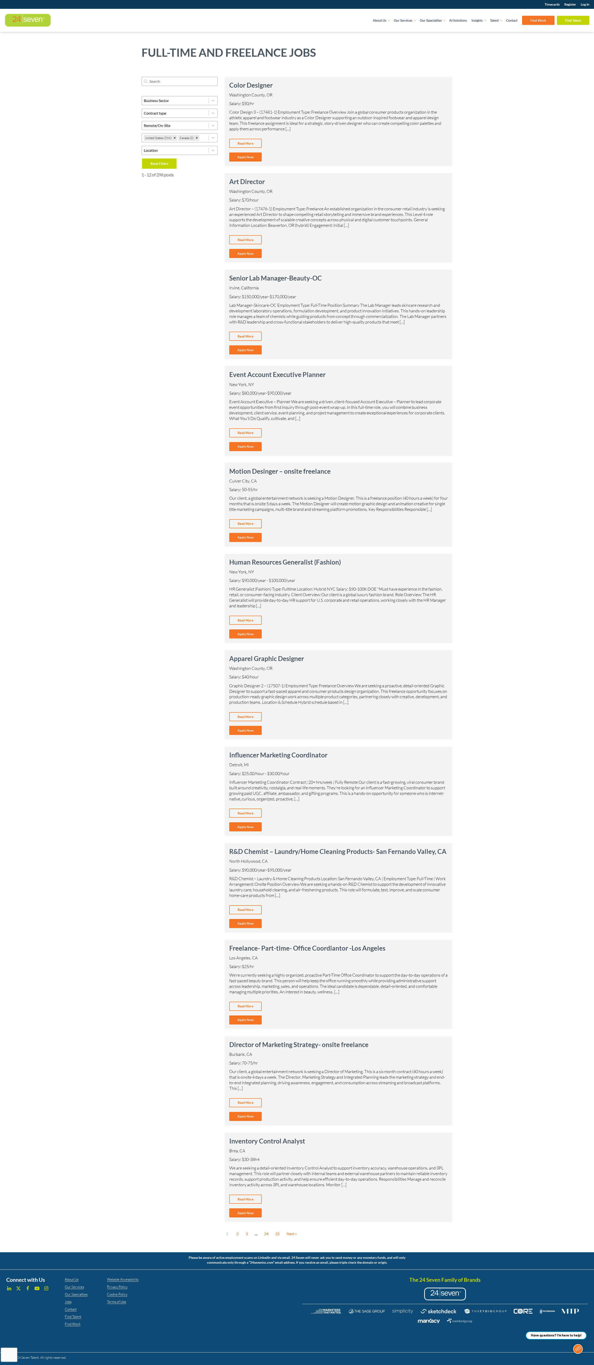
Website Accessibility (123, 1279)
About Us (379, 20)
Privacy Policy (117, 1287)
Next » (292, 1233)
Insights (477, 20)
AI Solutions (458, 20)
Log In (585, 4)
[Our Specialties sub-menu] (444, 20)
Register (570, 4)
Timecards (552, 4)
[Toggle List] (213, 138)
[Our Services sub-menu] (414, 20)
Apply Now (245, 157)
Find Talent (573, 20)
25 (277, 1233)
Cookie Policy (117, 1294)
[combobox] (175, 138)
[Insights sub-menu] (485, 20)
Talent (494, 20)
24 (266, 1233)
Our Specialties (431, 20)
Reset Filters (159, 163)
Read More (245, 143)
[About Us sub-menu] (388, 20)
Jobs (68, 1301)
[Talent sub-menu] (501, 20)
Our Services (403, 20)
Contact (511, 20)
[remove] (174, 138)
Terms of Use (116, 1301)
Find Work (538, 20)
